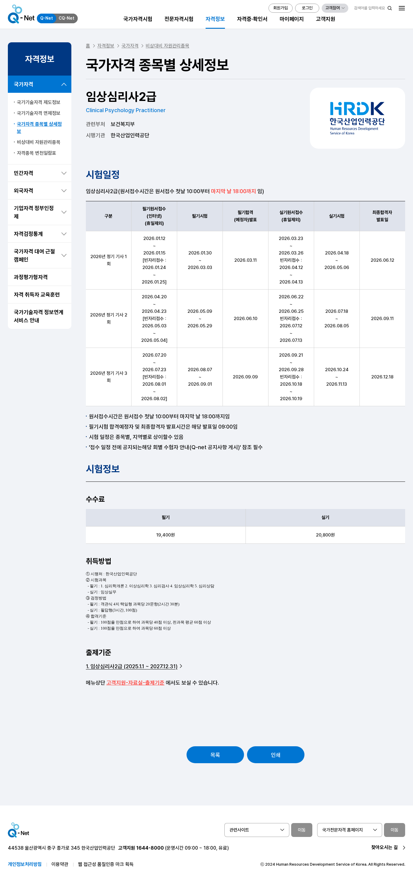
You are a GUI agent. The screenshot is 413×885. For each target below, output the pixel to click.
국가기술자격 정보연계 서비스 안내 (38, 316)
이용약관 (59, 864)
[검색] (390, 8)
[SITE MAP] (401, 8)
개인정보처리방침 (25, 864)
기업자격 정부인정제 (34, 212)
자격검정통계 (28, 234)
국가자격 (23, 84)
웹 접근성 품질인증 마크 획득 (106, 864)
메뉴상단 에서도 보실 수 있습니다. (152, 682)
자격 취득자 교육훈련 (37, 294)
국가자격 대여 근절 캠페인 (34, 255)
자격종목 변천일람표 (36, 153)
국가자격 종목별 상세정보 (39, 127)
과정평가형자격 (31, 277)
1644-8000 (150, 848)
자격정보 (105, 46)
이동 (302, 830)
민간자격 (23, 173)
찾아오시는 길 (384, 847)
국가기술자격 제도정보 (38, 102)
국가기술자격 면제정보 (38, 113)
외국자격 (23, 190)
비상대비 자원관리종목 (38, 142)
